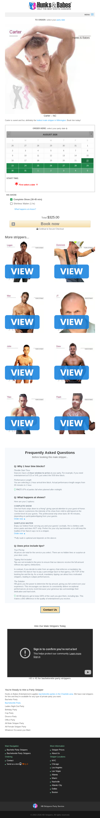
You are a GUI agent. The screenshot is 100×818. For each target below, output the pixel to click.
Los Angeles (57, 767)
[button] (9, 134)
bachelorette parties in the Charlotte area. (56, 694)
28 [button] (73, 166)
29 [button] (85, 166)
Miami (54, 778)
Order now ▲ (20, 519)
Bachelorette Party (13, 703)
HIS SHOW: (11, 195)
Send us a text (17, 764)
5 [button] (86, 171)
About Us (56, 753)
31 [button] (22, 171)
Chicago (55, 764)
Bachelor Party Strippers (17, 750)
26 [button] (49, 166)
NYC (54, 760)
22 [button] (85, 161)
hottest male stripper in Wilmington (51, 120)
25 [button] (36, 166)
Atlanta (55, 774)
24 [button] (22, 166)
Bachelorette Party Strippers (19, 753)
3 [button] (63, 171)
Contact (10, 760)
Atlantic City (57, 785)
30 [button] (10, 171)
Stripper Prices (58, 750)
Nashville (56, 782)
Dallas (54, 789)
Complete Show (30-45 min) (28, 199)
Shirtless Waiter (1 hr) (24, 203)
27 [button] (62, 166)
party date (61, 20)
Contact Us (50, 609)
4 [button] (74, 171)
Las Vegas (56, 771)
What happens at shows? (25, 209)
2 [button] (49, 171)
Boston (55, 792)
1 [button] (37, 171)
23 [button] (10, 166)
